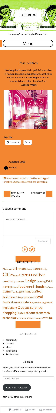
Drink (49, 281)
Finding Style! (38, 192)
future (50, 287)
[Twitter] (31, 248)
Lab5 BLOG (28, 15)
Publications (12, 354)
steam (30, 313)
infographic (22, 297)
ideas (8, 347)
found (29, 286)
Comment (42, 241)
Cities (8, 274)
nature (27, 302)
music (19, 302)
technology (10, 317)
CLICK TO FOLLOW (16, 387)
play (43, 303)
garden (16, 292)
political (48, 302)
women (39, 317)
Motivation (9, 302)
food (21, 286)
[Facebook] (24, 248)
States (21, 313)
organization (36, 303)
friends (39, 286)
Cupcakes (20, 281)
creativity (9, 281)
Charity (43, 269)
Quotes (16, 181)
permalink (42, 181)
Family (7, 286)
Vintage (31, 317)
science (36, 307)
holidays (9, 297)
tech (46, 313)
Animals (8, 269)
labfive (12, 167)
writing (47, 317)
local (38, 296)
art (15, 268)
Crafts (24, 275)
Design (30, 280)
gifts (21, 291)
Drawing (41, 281)
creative (33, 178)
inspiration (11, 350)
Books (36, 268)
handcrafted (33, 291)
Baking (29, 269)
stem (39, 313)
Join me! (28, 361)
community (11, 339)
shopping (9, 313)
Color (16, 275)
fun (46, 287)
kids (32, 297)
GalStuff (8, 291)
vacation (22, 318)
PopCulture (10, 307)
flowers (14, 287)
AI (4, 269)
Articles (22, 268)
